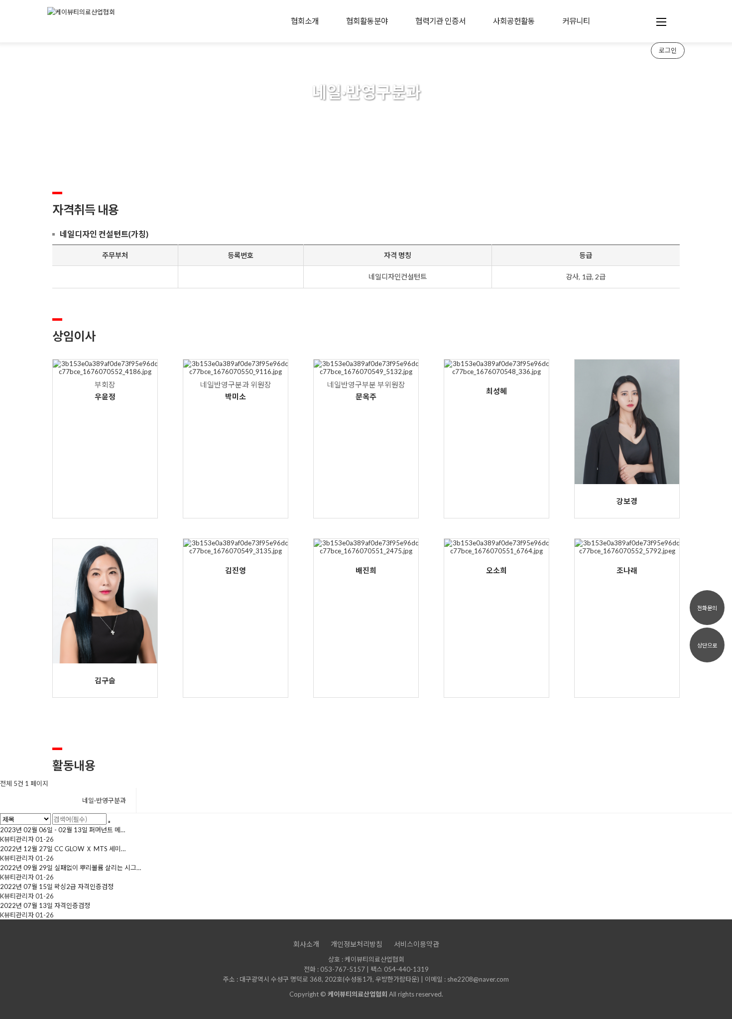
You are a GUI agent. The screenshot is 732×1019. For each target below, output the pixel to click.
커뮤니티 (576, 20)
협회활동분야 (367, 20)
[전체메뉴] (661, 21)
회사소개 (306, 944)
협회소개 (305, 20)
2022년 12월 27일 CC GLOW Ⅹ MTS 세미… (62, 849)
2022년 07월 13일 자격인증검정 (45, 905)
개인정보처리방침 (356, 944)
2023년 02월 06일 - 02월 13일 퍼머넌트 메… (62, 830)
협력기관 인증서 (440, 20)
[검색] (109, 822)
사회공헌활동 (514, 20)
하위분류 (326, 21)
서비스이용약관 (416, 944)
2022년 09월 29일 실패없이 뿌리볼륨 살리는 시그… (70, 868)
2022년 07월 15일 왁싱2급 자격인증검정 (57, 887)
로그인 (668, 50)
